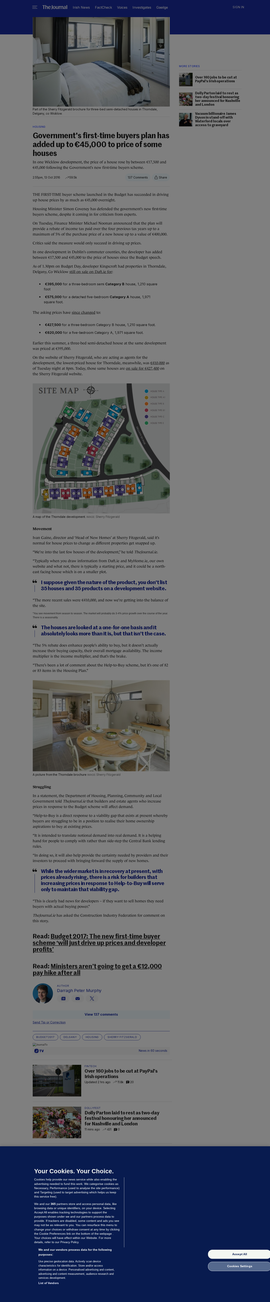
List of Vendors (48, 1282)
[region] (135, 1224)
